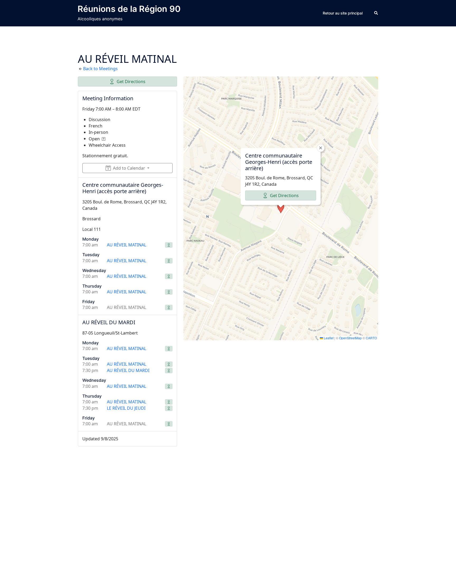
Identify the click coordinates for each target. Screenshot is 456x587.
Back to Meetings (100, 68)
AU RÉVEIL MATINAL (126, 245)
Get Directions (131, 81)
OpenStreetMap (350, 338)
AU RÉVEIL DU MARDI (128, 370)
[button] (376, 13)
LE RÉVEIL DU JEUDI (126, 408)
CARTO (371, 338)
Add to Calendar (129, 168)
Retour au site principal (343, 13)
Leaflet (328, 338)
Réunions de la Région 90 (129, 9)
